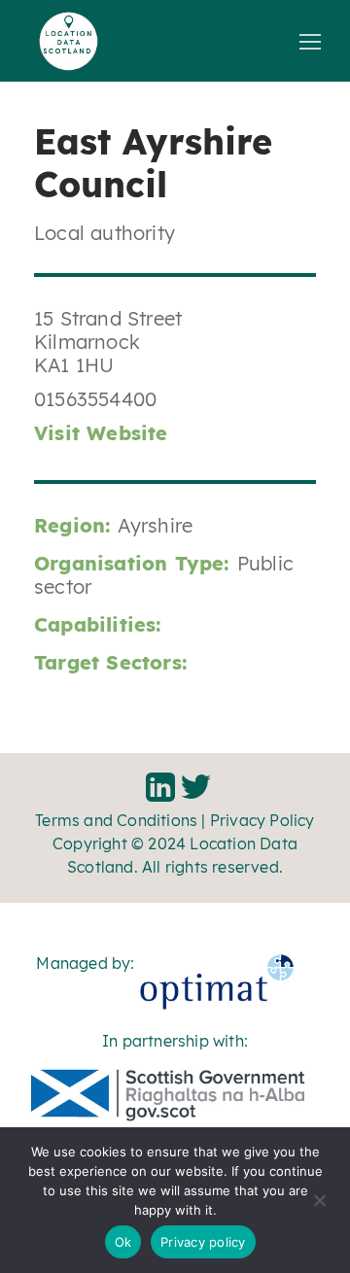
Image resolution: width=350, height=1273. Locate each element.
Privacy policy (203, 1242)
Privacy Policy (262, 820)
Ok (123, 1242)
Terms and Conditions (116, 820)
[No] (318, 1206)
